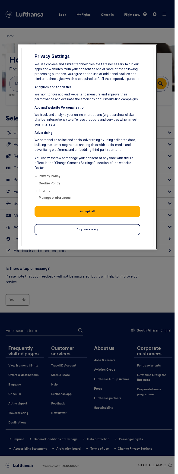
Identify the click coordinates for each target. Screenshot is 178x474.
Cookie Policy (49, 183)
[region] (87, 147)
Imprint (44, 190)
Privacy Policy (49, 176)
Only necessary (87, 229)
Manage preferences (55, 197)
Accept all (87, 211)
